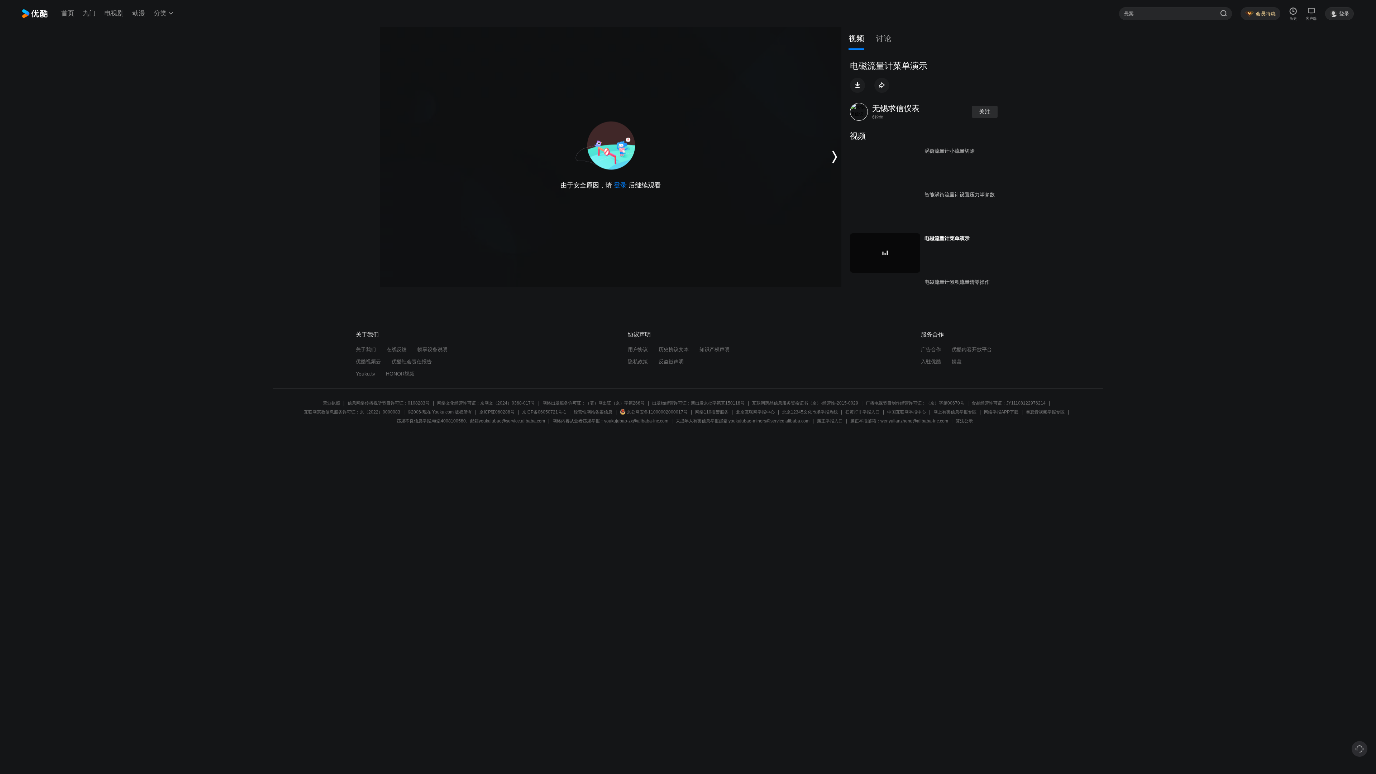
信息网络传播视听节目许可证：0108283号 (389, 403)
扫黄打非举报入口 (862, 412)
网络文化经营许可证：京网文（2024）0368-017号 (486, 403)
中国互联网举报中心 (906, 412)
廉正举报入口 (830, 421)
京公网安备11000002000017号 (657, 412)
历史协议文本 (674, 349)
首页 (67, 13)
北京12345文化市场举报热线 (810, 412)
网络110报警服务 (711, 412)
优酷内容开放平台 (972, 349)
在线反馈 (397, 349)
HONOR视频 (400, 374)
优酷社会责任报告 (412, 361)
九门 (89, 13)
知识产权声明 (714, 349)
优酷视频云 (368, 361)
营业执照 (331, 403)
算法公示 (964, 421)
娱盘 (957, 361)
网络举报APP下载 (1001, 412)
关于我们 (366, 349)
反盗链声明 (671, 361)
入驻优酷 (931, 361)
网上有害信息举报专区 (954, 412)
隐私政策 (638, 361)
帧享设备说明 (432, 349)
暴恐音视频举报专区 (1045, 412)
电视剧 (114, 13)
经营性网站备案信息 (593, 412)
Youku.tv (365, 374)
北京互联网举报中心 (755, 412)
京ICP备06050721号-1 (544, 412)
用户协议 (638, 349)
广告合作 (931, 349)
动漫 (138, 13)
